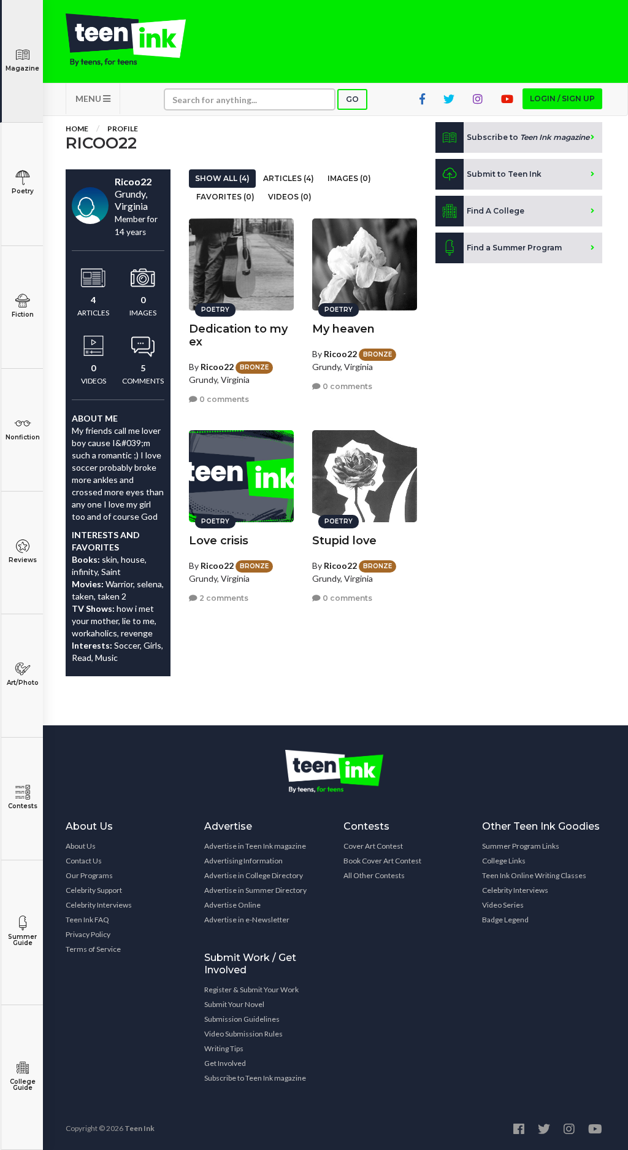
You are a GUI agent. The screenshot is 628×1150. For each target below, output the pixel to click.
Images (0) (349, 178)
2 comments (222, 598)
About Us (81, 846)
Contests (22, 806)
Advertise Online (232, 904)
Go (352, 99)
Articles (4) (288, 178)
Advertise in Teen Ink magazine (255, 846)
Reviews (23, 560)
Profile (122, 128)
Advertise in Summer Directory (255, 890)
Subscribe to (528, 137)
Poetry (23, 191)
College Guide (23, 1085)
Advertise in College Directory (253, 875)
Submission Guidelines (242, 1019)
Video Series (503, 904)
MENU (89, 98)
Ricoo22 (217, 366)
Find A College (495, 210)
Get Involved (225, 1063)
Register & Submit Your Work (251, 989)
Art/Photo (23, 683)
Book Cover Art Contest (382, 860)
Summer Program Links (520, 846)
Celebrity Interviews (99, 904)
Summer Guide (22, 940)
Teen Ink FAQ (87, 919)
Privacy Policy (88, 934)
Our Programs (89, 875)
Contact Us (84, 860)
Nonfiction (23, 437)
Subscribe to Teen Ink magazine (255, 1077)
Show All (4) (222, 178)
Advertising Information (243, 860)
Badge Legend (505, 919)
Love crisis (218, 540)
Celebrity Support (94, 890)
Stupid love (344, 540)
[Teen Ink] (126, 40)
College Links (504, 860)
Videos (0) (290, 196)
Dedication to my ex (238, 335)
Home (77, 128)
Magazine (22, 68)
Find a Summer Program (514, 247)
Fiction (23, 314)
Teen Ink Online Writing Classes (534, 875)
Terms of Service (93, 949)
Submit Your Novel (234, 1004)
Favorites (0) (225, 196)
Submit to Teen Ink (504, 174)
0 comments (223, 399)
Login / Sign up (562, 98)
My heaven (343, 329)
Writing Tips (223, 1048)
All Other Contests (374, 875)
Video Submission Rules (243, 1033)
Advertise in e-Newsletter (246, 919)
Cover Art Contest (373, 846)
